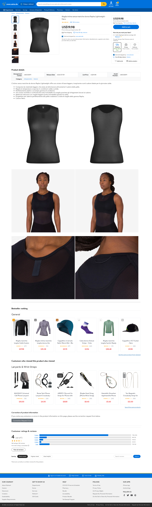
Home (13, 13)
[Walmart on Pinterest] (135, 495)
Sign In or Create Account (58, 476)
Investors (4, 494)
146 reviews (76, 22)
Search (137, 456)
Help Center (75, 476)
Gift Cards (35, 496)
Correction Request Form (22, 420)
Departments (9, 10)
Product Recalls (67, 496)
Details (128, 57)
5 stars (36, 435)
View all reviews (18, 450)
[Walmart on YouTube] (131, 495)
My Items (75, 10)
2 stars (36, 442)
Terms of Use (96, 485)
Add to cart (126, 27)
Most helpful (47, 456)
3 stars (36, 440)
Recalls (65, 491)
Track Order (88, 476)
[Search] (104, 4)
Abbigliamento (20, 13)
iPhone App (126, 485)
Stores (34, 488)
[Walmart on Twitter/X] (128, 495)
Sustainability (6, 496)
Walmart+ (35, 494)
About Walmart (6, 485)
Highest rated (35, 456)
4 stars (36, 437)
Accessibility (66, 494)
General (27, 13)
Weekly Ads (100, 476)
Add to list (120, 61)
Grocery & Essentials (36, 10)
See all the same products (133, 407)
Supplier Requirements (8, 499)
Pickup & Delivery (49, 10)
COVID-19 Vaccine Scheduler (71, 485)
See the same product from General (129, 355)
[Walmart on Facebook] (124, 495)
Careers (67, 10)
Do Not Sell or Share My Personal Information (106, 496)
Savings (25, 10)
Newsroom (5, 491)
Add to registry (132, 61)
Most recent (22, 456)
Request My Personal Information (102, 494)
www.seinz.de (79, 36)
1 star (36, 444)
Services (18, 10)
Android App (126, 488)
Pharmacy (60, 10)
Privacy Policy (97, 488)
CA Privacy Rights (98, 491)
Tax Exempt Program (69, 499)
